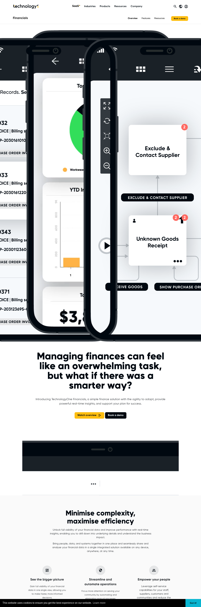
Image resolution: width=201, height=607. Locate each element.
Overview (133, 18)
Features (146, 18)
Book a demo (179, 18)
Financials (20, 18)
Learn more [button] (99, 603)
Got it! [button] (193, 603)
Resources (120, 6)
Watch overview (86, 415)
